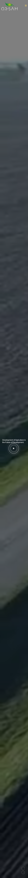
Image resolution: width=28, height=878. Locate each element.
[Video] (13, 448)
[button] (23, 868)
